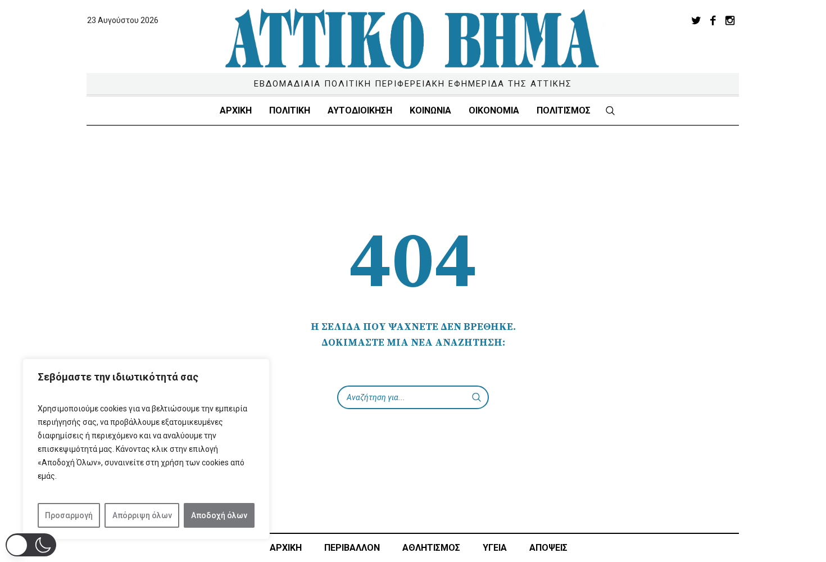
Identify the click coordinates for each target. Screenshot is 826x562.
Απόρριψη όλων (142, 515)
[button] (31, 544)
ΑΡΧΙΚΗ (286, 547)
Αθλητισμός (431, 547)
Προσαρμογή (69, 515)
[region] (146, 449)
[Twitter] (696, 20)
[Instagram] (730, 20)
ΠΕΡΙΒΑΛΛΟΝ (352, 547)
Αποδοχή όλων (219, 515)
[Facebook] (713, 20)
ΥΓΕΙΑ (495, 547)
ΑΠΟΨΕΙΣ (548, 547)
